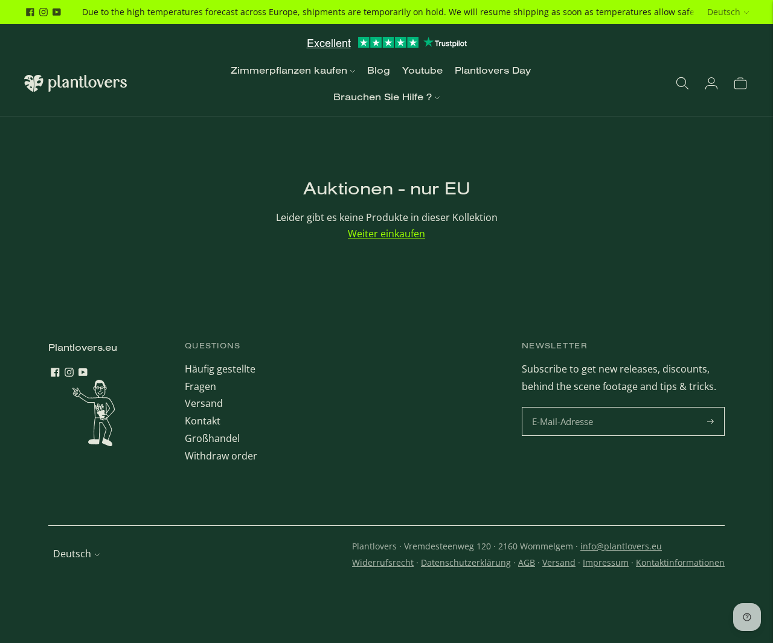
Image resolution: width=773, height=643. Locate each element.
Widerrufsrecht (383, 562)
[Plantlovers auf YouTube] (57, 12)
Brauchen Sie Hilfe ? (382, 97)
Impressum (606, 562)
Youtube (422, 70)
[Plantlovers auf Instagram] (43, 12)
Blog (378, 70)
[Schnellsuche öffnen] (682, 83)
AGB (526, 562)
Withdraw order (221, 455)
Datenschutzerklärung (466, 562)
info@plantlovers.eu (621, 546)
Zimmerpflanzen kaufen (289, 70)
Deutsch (723, 12)
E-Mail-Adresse (564, 408)
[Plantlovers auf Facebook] (30, 12)
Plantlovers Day (493, 70)
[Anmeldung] (711, 83)
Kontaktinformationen (680, 562)
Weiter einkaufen (386, 233)
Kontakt (202, 420)
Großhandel (212, 438)
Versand (204, 403)
